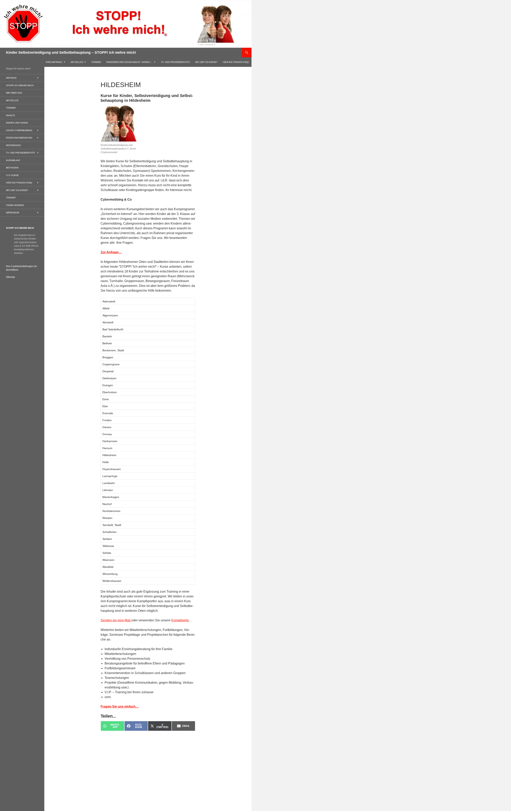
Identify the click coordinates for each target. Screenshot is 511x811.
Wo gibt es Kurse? (206, 62)
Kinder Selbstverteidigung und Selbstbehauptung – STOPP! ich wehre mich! (71, 52)
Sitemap (10, 277)
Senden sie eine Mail (116, 620)
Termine (96, 62)
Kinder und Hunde (17, 123)
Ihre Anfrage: (54, 62)
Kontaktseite (180, 620)
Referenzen (13, 145)
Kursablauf (13, 160)
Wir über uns (14, 93)
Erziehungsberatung (19, 138)
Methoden (12, 167)
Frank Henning (15, 205)
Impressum (12, 212)
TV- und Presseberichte (175, 62)
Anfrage (11, 78)
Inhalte (10, 115)
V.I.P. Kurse (12, 175)
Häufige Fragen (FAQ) (236, 62)
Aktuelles (77, 62)
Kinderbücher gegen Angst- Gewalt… (129, 62)
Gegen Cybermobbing (19, 130)
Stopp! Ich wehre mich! (20, 85)
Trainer (11, 197)
